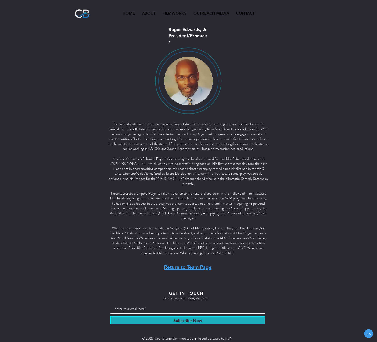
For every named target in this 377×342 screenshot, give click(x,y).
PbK (228, 338)
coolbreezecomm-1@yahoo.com (186, 298)
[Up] (368, 333)
